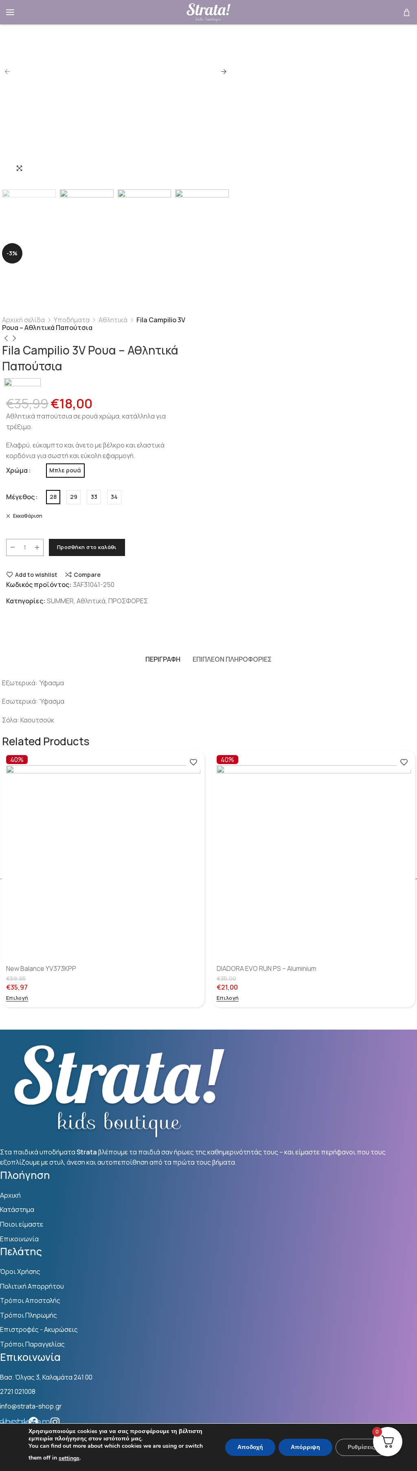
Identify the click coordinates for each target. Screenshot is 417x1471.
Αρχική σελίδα (23, 319)
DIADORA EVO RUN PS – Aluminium (266, 968)
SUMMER (60, 600)
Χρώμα (17, 470)
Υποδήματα (72, 319)
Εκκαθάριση (27, 515)
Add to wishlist (36, 574)
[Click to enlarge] (19, 168)
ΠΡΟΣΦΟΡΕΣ (128, 600)
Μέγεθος (20, 497)
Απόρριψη (305, 1447)
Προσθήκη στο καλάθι (87, 547)
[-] (13, 547)
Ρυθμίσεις (361, 1447)
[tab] (163, 659)
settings (69, 1458)
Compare (87, 574)
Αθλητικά (113, 319)
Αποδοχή (250, 1447)
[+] (37, 547)
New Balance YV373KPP (41, 968)
